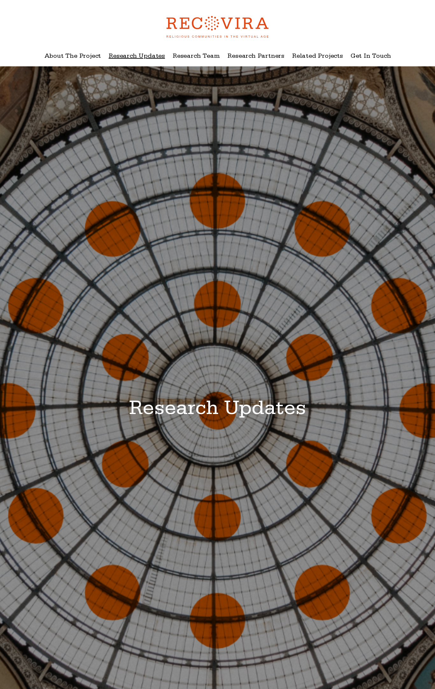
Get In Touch (371, 57)
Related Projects (317, 57)
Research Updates (137, 57)
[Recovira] (217, 23)
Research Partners (255, 57)
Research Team (196, 57)
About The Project (72, 57)
